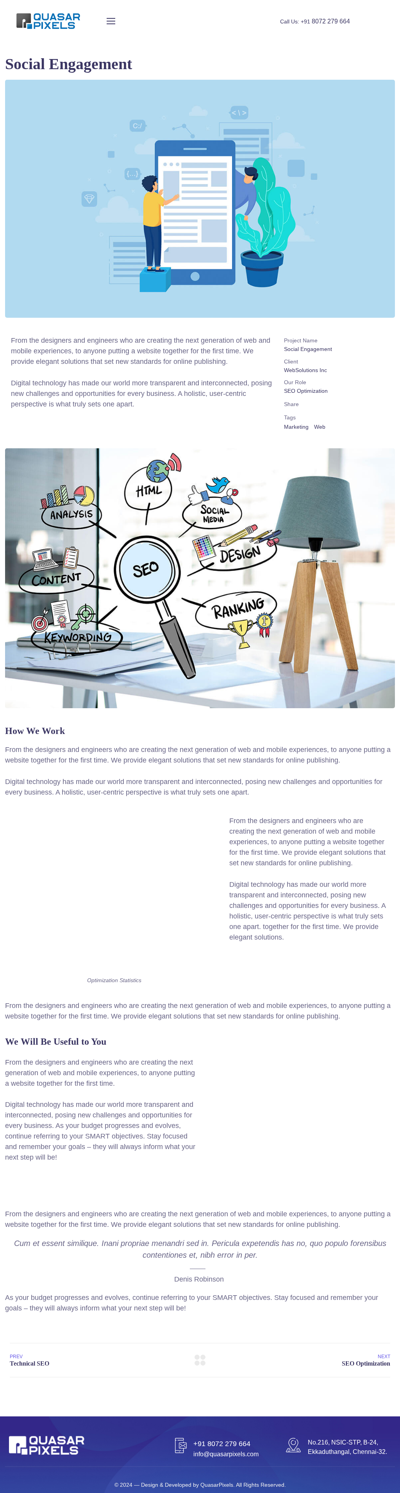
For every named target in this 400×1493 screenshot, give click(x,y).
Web (319, 427)
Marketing (296, 427)
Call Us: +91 (315, 21)
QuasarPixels (216, 1485)
